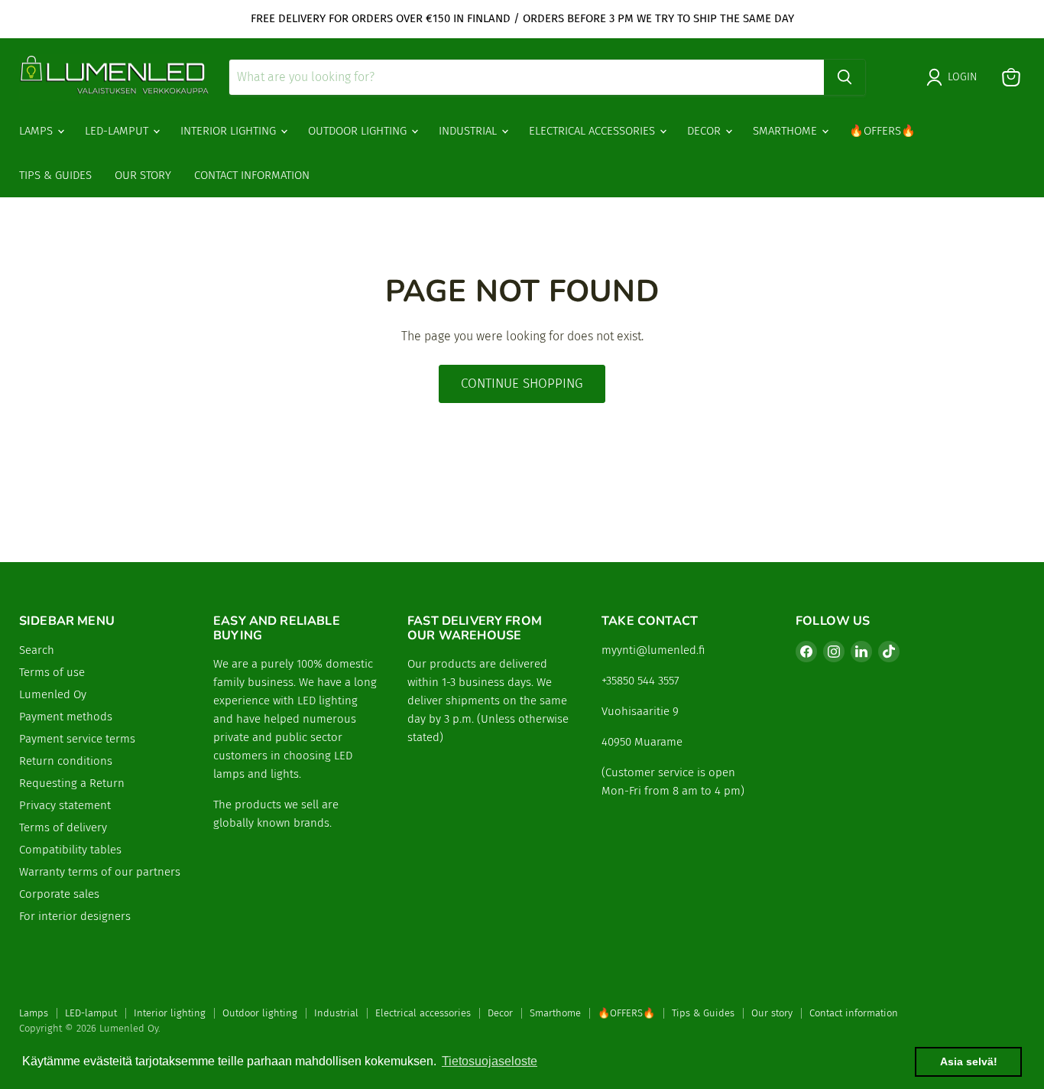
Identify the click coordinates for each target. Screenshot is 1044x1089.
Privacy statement (65, 805)
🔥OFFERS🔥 (882, 131)
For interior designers (75, 916)
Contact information (252, 175)
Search (36, 650)
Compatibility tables (70, 850)
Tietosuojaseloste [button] (489, 1061)
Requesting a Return (72, 783)
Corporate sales (59, 894)
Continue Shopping (522, 383)
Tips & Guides (55, 175)
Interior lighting (229, 131)
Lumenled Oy (52, 694)
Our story (143, 175)
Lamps (37, 131)
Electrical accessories (593, 131)
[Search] (844, 77)
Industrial (469, 131)
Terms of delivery (63, 827)
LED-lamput (118, 131)
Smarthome (786, 131)
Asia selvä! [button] (968, 1061)
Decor (705, 131)
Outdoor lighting (359, 131)
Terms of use (52, 672)
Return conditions (65, 761)
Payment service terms (77, 739)
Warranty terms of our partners (99, 872)
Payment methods (65, 716)
